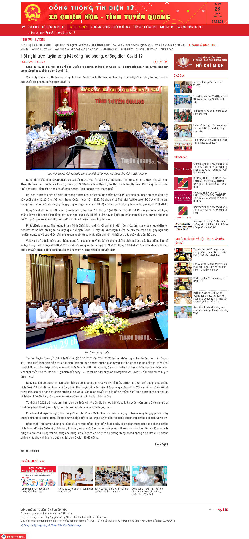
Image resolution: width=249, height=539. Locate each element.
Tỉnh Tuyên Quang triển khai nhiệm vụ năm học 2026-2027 (210, 141)
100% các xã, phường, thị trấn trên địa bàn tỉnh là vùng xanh (112, 490)
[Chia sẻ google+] (161, 61)
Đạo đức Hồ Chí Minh (174, 45)
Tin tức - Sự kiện (78, 27)
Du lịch (140, 49)
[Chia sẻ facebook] (155, 61)
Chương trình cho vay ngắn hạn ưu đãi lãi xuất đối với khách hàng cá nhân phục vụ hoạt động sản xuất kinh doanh (210, 168)
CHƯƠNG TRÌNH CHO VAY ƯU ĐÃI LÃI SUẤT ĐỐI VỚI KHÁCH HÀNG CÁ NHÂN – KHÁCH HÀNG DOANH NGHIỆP (210, 182)
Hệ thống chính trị (53, 27)
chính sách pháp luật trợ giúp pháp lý (51, 32)
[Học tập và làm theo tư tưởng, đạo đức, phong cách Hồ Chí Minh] (201, 70)
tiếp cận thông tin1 (145, 27)
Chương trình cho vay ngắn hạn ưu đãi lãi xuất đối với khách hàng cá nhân (210, 210)
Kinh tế (24, 49)
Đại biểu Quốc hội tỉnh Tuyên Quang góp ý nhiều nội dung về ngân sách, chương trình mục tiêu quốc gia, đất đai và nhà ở (210, 297)
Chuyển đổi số (109, 49)
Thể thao (152, 49)
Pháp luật (127, 49)
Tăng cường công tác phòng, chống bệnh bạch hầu (35, 490)
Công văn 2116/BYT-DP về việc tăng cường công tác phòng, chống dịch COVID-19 (147, 491)
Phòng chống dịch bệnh (202, 45)
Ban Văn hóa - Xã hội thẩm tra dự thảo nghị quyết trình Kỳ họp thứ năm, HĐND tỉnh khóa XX (210, 266)
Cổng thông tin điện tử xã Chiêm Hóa (44, 509)
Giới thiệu (33, 27)
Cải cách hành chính (189, 27)
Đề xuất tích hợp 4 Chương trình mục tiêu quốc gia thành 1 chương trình (210, 310)
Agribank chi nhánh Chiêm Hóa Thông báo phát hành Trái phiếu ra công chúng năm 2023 (210, 224)
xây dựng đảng (42, 45)
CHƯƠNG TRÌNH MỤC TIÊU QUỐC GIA (110, 27)
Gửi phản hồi (32, 451)
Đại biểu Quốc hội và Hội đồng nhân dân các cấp (82, 45)
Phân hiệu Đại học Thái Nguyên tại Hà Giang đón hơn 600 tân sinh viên (210, 99)
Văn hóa (36, 49)
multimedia (166, 27)
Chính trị (26, 45)
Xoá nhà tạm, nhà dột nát (70, 49)
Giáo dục (93, 49)
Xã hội (48, 49)
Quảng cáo (167, 49)
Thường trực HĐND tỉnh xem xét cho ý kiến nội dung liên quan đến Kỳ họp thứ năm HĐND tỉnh (210, 252)
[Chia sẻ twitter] (166, 61)
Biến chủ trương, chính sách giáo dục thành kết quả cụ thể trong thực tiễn (210, 128)
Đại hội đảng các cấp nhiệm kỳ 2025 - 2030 (136, 45)
